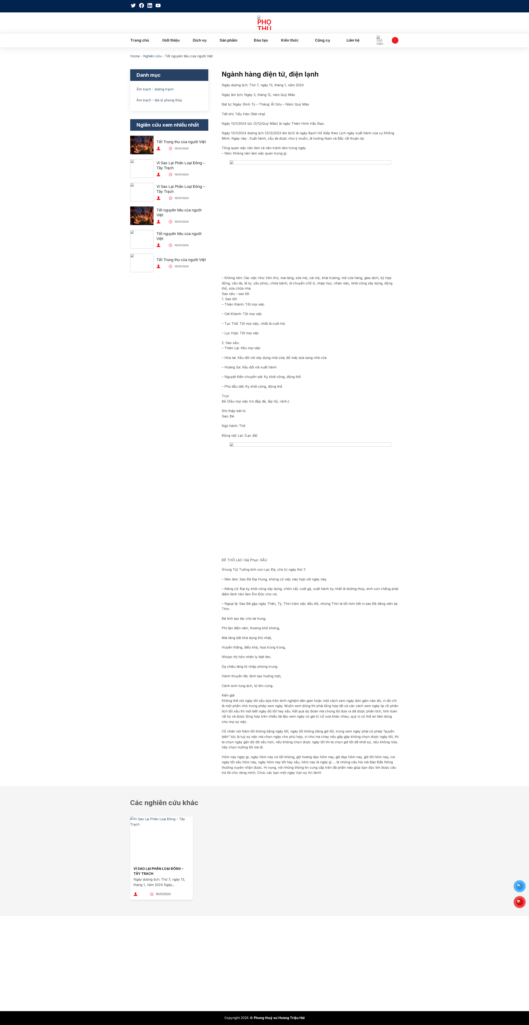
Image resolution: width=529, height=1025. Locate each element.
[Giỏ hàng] (381, 40)
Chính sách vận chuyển (289, 963)
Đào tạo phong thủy (149, 963)
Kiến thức (290, 40)
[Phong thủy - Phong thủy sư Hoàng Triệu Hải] (264, 22)
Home (135, 56)
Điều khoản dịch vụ (286, 972)
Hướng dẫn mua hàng (288, 981)
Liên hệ (353, 40)
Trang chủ (139, 40)
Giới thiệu (171, 40)
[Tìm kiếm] (396, 6)
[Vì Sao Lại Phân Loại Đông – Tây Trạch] (161, 840)
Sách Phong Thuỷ (147, 972)
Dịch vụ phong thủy (148, 955)
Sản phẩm (228, 40)
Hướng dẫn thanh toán (288, 989)
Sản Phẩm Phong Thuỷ (151, 981)
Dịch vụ (199, 40)
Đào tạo (261, 40)
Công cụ (322, 40)
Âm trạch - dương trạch (155, 89)
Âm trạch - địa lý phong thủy (159, 100)
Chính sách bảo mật (286, 955)
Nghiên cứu (152, 56)
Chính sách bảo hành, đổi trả (294, 946)
